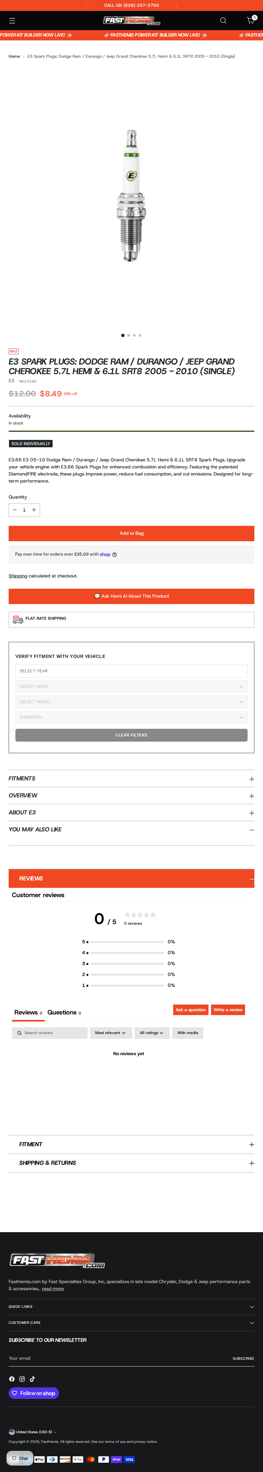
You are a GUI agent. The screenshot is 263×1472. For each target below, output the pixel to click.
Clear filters (131, 735)
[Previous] (86, 5)
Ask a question (191, 1010)
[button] (128, 942)
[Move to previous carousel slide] (234, 1210)
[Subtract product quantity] (15, 510)
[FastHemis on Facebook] (12, 1380)
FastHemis (49, 1441)
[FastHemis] (131, 20)
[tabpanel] (128, 1075)
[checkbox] (187, 1033)
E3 (11, 380)
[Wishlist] (237, 20)
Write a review (228, 1010)
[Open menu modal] (12, 20)
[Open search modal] (223, 20)
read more (53, 1288)
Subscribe (243, 1358)
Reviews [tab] (28, 1012)
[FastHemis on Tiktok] (33, 1380)
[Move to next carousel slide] (248, 1210)
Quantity (18, 497)
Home (14, 56)
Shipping (18, 576)
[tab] (64, 1013)
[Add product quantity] (34, 510)
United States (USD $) (34, 1431)
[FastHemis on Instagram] (23, 1380)
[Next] (177, 5)
